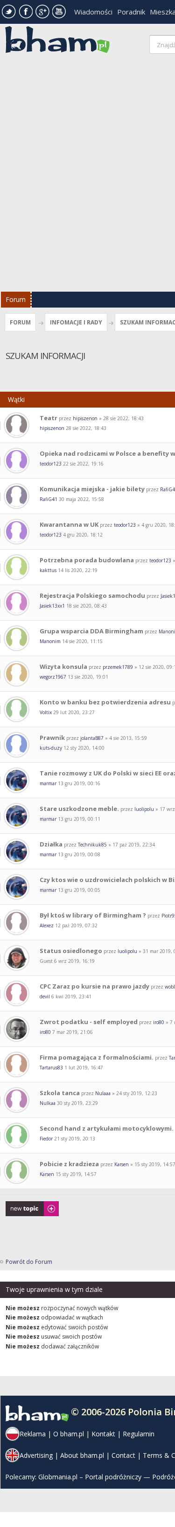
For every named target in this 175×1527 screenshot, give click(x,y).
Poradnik (131, 11)
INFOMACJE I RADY (76, 322)
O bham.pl (68, 1433)
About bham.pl (82, 1455)
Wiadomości (93, 11)
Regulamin (138, 1433)
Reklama (33, 1433)
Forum (16, 299)
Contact (123, 1455)
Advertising (36, 1455)
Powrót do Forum (29, 1262)
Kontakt (103, 1433)
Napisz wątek (23, 1206)
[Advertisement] (87, 175)
